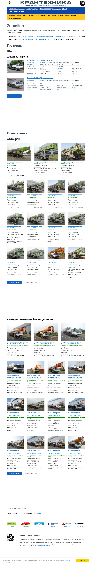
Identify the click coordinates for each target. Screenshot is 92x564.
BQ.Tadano (52, 15)
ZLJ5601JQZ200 (54, 377)
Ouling (73, 15)
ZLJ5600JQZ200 (14, 414)
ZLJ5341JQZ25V (45, 162)
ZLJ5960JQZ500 (34, 377)
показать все (14, 96)
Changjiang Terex (15, 18)
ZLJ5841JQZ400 (75, 452)
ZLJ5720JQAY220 (54, 452)
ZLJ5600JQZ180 (54, 414)
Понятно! (83, 560)
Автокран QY (32, 9)
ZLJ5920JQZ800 (75, 377)
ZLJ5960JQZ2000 (14, 377)
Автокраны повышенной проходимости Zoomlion (17, 345)
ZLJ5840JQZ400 (14, 452)
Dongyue (61, 15)
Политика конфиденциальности (43, 545)
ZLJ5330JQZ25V (72, 162)
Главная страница (17, 9)
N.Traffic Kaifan (41, 15)
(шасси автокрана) (40, 60)
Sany (19, 15)
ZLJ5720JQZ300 (34, 414)
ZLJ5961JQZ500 (75, 414)
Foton (67, 15)
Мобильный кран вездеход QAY (53, 9)
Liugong (31, 15)
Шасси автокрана (16, 11)
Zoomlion (12, 15)
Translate (38, 513)
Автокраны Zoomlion (11, 165)
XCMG (24, 15)
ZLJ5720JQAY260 (34, 452)
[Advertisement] (46, 115)
